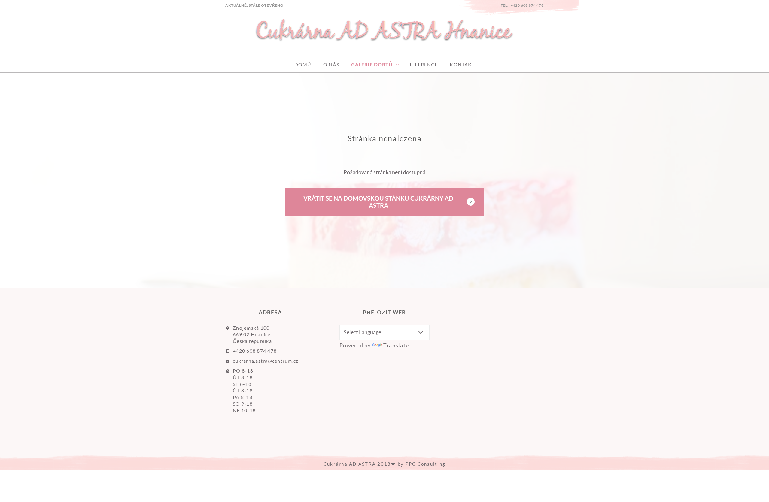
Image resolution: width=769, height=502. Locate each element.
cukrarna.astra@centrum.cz (266, 361)
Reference (423, 64)
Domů (302, 64)
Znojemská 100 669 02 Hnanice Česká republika (252, 334)
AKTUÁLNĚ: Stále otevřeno (254, 5)
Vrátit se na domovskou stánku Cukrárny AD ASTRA (378, 202)
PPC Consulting (426, 464)
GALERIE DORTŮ (372, 64)
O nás (331, 64)
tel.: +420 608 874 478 (522, 5)
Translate (396, 345)
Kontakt (462, 64)
